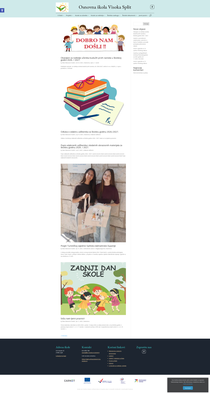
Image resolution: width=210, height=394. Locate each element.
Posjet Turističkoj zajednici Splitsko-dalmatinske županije (88, 245)
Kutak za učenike (81, 15)
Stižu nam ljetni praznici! (72, 318)
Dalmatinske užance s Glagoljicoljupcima (94, 248)
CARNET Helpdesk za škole (116, 358)
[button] (2, 10)
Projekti (69, 15)
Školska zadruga (113, 15)
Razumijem (188, 388)
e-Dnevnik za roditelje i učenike (117, 366)
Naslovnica (87, 63)
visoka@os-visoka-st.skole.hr (91, 353)
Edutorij (111, 363)
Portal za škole (113, 361)
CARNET (111, 356)
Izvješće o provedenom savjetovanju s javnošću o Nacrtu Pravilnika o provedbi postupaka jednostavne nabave (140, 42)
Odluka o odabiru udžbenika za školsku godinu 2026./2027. (90, 131)
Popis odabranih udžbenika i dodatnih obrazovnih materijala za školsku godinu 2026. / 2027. (91, 146)
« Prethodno (64, 336)
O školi (60, 15)
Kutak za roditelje (97, 15)
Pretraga (146, 24)
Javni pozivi (143, 15)
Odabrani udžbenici (96, 134)
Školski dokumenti (128, 15)
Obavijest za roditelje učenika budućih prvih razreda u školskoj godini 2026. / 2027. (91, 58)
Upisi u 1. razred (94, 63)
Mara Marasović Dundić (68, 63)
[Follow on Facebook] (152, 7)
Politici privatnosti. (188, 384)
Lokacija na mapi (61, 356)
